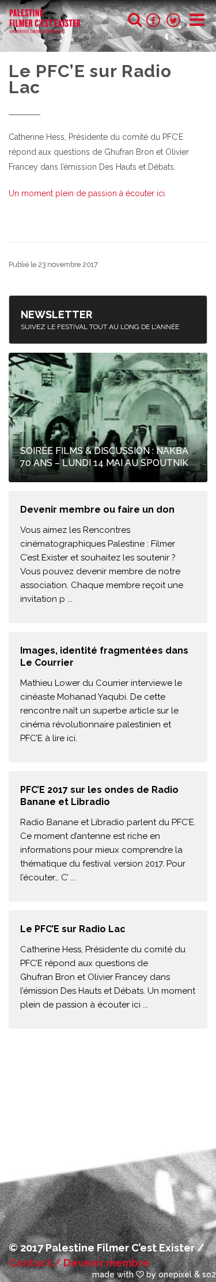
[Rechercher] (135, 19)
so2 (209, 1274)
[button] (197, 20)
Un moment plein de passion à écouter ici (87, 193)
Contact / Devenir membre (79, 1263)
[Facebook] (154, 20)
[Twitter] (174, 20)
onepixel (175, 1274)
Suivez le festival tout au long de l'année (100, 319)
